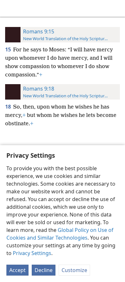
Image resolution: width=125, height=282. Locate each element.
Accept (17, 270)
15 (8, 49)
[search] (117, 8)
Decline (44, 270)
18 (8, 106)
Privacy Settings (32, 253)
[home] (9, 8)
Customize (74, 270)
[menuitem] (9, 8)
